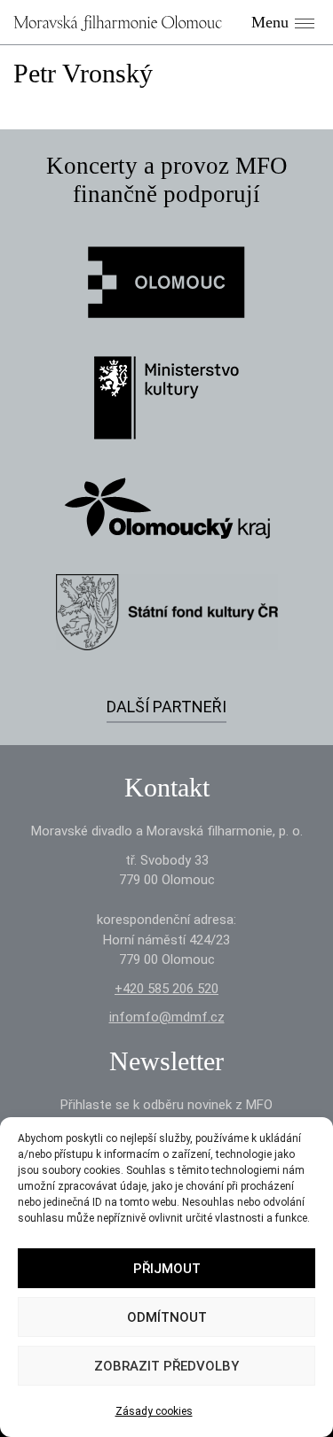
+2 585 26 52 (166, 989)
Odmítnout (167, 1317)
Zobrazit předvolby (166, 1366)
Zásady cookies (154, 1411)
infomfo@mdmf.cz (167, 1017)
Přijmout (167, 1269)
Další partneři (166, 706)
